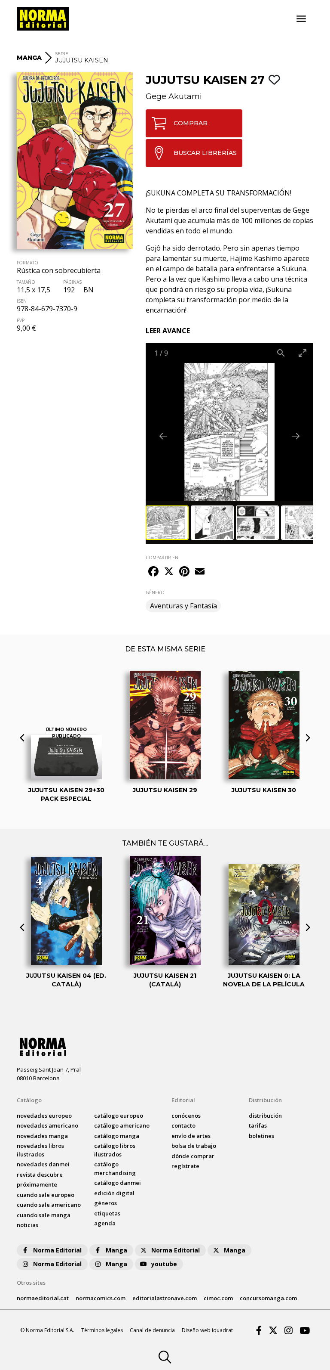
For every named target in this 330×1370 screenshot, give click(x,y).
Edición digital (114, 1193)
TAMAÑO (26, 282)
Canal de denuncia (152, 1330)
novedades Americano (47, 1125)
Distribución (265, 1100)
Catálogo (29, 1100)
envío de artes (191, 1136)
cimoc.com (218, 1298)
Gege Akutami (174, 96)
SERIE (61, 53)
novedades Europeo (44, 1115)
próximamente (37, 1184)
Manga (116, 1250)
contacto (183, 1125)
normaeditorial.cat (43, 1298)
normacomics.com (100, 1298)
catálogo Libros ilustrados (114, 1150)
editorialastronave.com (164, 1298)
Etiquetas (107, 1213)
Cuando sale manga (43, 1215)
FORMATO (27, 263)
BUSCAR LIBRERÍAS (205, 153)
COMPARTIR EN (162, 558)
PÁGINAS (72, 282)
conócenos (186, 1115)
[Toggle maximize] (302, 353)
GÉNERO (155, 592)
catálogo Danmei (117, 1183)
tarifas (258, 1125)
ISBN (22, 301)
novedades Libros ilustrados (40, 1150)
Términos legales (102, 1330)
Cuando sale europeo (45, 1195)
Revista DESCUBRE (40, 1174)
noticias (27, 1225)
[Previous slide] (163, 436)
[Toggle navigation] (301, 19)
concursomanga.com (268, 1298)
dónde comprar (192, 1156)
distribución (265, 1115)
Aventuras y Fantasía (183, 606)
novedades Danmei (43, 1164)
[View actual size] (281, 353)
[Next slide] (296, 436)
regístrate (185, 1166)
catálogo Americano (122, 1125)
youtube (164, 1264)
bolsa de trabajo (193, 1146)
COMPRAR (191, 123)
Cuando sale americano (49, 1205)
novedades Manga (42, 1136)
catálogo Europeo (118, 1115)
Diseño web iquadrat (207, 1330)
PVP (20, 320)
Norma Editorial (57, 1250)
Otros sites (31, 1282)
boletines (261, 1136)
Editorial (183, 1100)
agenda (105, 1223)
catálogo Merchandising (115, 1168)
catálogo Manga (116, 1136)
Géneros (105, 1203)
